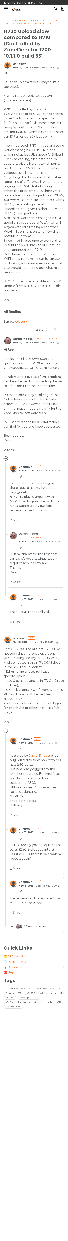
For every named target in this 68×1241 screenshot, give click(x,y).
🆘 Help (9, 972)
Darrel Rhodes (40, 755)
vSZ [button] (10, 997)
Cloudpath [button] (13, 993)
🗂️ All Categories (15, 956)
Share (9, 301)
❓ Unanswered (34, 967)
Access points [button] (29, 997)
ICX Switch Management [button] (21, 1002)
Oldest (20, 322)
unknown (19, 63)
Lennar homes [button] (51, 1002)
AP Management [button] (51, 993)
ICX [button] (31, 993)
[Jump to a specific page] (61, 330)
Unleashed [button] (13, 1006)
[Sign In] (62, 9)
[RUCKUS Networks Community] (17, 9)
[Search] (55, 9)
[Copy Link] (58, 67)
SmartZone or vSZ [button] (48, 988)
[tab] (12, 312)
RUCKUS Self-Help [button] (18, 988)
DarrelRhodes (23, 338)
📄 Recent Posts (15, 962)
